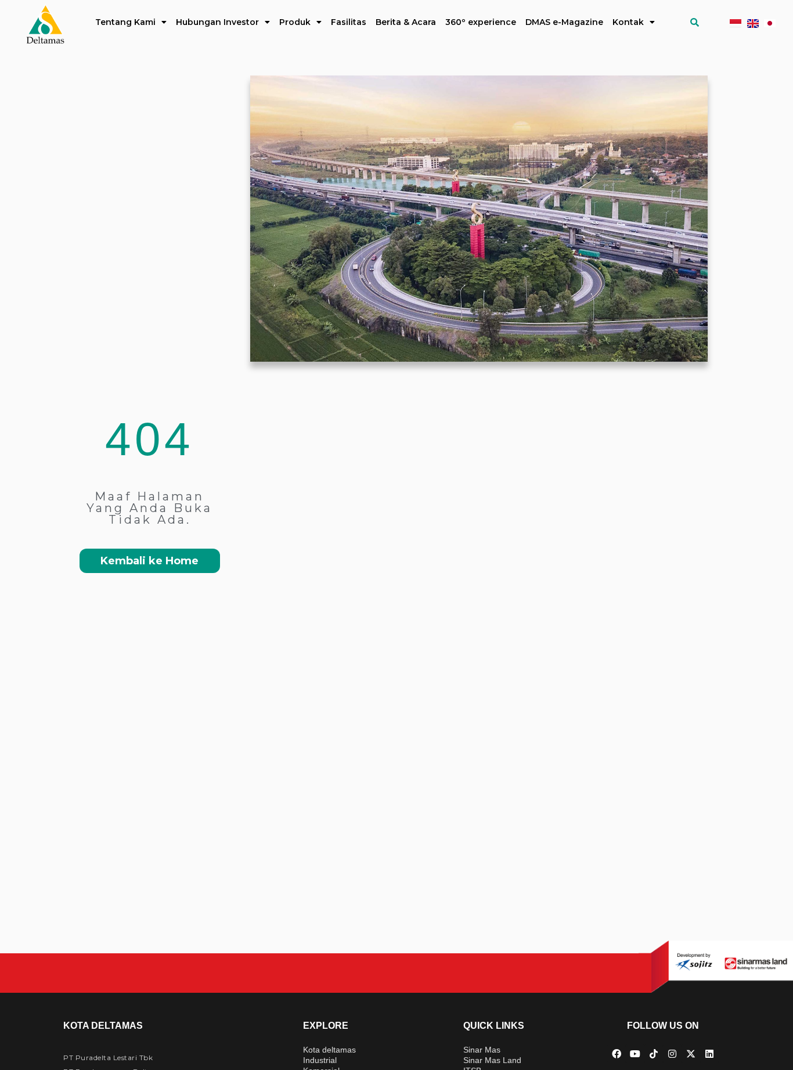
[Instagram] (672, 1053)
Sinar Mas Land (492, 1060)
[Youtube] (635, 1053)
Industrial (320, 1060)
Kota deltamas (329, 1049)
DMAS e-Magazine (564, 22)
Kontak (628, 22)
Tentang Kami (125, 22)
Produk (295, 22)
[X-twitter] (691, 1053)
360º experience (480, 22)
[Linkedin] (709, 1053)
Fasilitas (348, 22)
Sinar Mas (481, 1049)
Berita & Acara (406, 22)
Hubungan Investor (217, 22)
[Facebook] (616, 1053)
